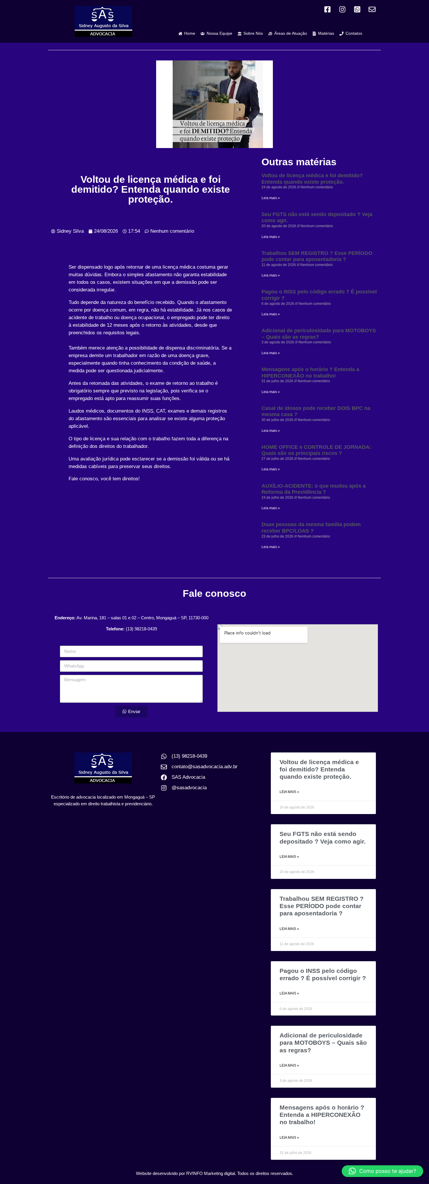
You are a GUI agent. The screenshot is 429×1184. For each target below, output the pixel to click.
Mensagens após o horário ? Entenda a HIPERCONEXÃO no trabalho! (310, 372)
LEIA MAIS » (289, 792)
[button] (382, 1171)
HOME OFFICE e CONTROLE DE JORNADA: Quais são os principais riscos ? (316, 450)
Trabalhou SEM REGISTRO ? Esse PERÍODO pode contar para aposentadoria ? (316, 256)
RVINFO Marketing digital (210, 1173)
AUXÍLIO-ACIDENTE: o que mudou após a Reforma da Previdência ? (313, 489)
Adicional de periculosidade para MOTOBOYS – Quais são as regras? (318, 334)
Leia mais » (270, 198)
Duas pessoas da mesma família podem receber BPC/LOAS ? (311, 527)
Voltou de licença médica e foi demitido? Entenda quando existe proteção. (312, 179)
